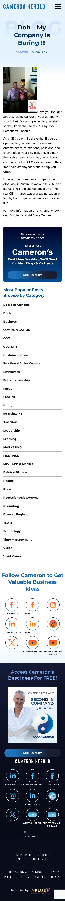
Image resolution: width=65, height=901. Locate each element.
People (8, 481)
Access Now (32, 275)
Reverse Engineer (16, 514)
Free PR (9, 397)
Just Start (10, 422)
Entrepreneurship (16, 380)
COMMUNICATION (16, 330)
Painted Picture (15, 472)
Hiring (8, 405)
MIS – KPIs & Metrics (18, 464)
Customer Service (16, 355)
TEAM (7, 523)
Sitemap (55, 877)
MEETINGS (11, 456)
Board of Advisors (16, 305)
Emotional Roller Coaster (22, 363)
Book (7, 313)
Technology (12, 531)
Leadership (11, 430)
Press (7, 489)
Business (10, 321)
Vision (8, 548)
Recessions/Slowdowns (20, 497)
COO (6, 338)
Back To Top (32, 836)
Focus (7, 388)
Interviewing (12, 414)
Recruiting (11, 506)
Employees (11, 372)
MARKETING (12, 447)
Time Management (17, 539)
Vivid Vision (12, 556)
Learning (10, 439)
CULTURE (22, 51)
